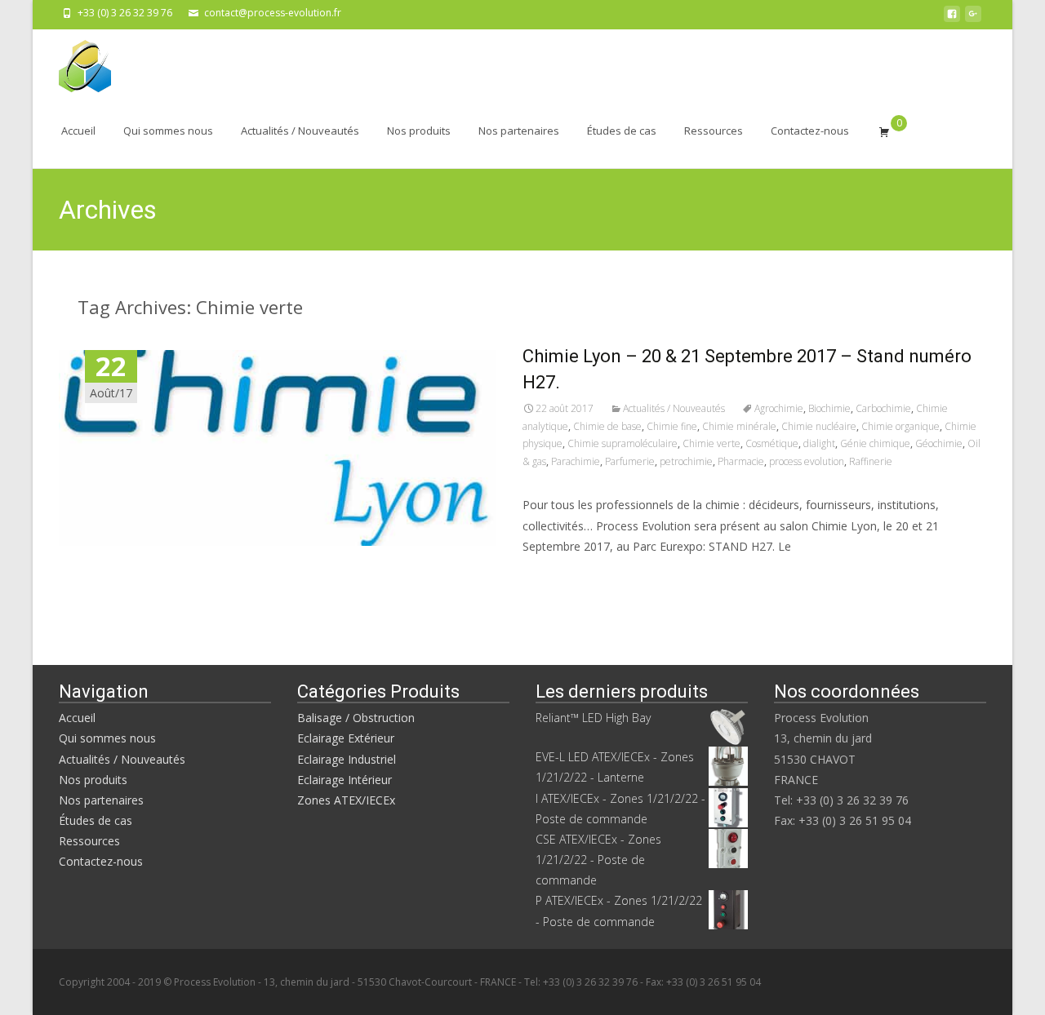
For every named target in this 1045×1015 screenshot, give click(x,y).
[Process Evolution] (72, 62)
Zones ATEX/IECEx (346, 800)
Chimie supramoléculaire (622, 443)
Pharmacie (741, 461)
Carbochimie (883, 408)
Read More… (558, 576)
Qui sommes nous (168, 130)
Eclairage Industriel (346, 759)
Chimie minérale (739, 426)
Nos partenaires (518, 130)
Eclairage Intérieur (344, 779)
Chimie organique (900, 426)
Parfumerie (630, 461)
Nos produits (419, 130)
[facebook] (952, 18)
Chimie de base (607, 426)
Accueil (78, 130)
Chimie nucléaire (818, 426)
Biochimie (829, 408)
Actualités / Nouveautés (300, 130)
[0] (884, 131)
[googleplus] (973, 18)
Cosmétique (771, 443)
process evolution (806, 461)
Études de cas (621, 130)
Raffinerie (870, 461)
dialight (819, 443)
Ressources (713, 130)
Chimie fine (672, 426)
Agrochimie (778, 408)
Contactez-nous (810, 130)
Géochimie (939, 443)
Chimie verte (711, 443)
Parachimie (575, 461)
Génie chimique (875, 443)
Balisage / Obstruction (356, 717)
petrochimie (686, 461)
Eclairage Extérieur (345, 738)
